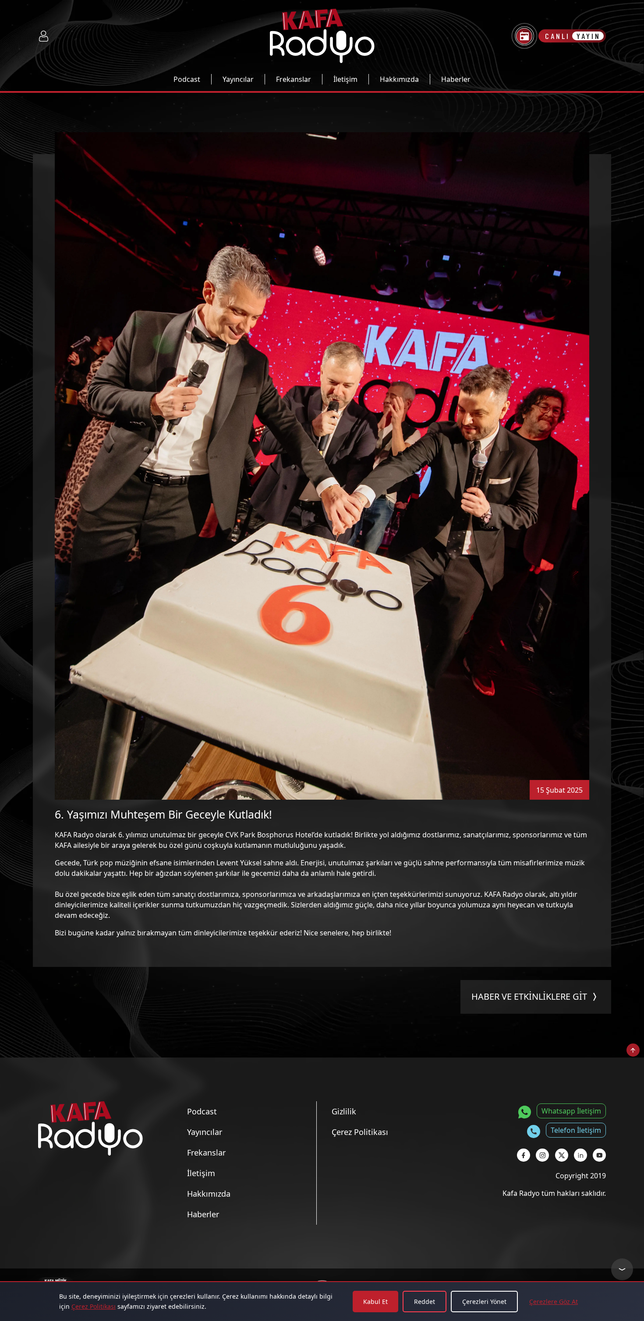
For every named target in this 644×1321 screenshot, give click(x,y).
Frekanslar (293, 79)
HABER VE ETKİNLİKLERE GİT (529, 996)
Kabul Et (375, 1301)
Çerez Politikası (93, 1306)
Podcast (186, 79)
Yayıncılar (238, 79)
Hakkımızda (399, 79)
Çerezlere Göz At (553, 1301)
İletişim (345, 79)
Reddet (424, 1301)
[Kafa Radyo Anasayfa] (322, 36)
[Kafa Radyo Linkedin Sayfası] (580, 1155)
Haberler (456, 79)
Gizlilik (344, 1111)
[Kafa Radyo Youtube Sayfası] (599, 1155)
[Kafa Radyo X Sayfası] (561, 1155)
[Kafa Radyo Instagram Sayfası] (542, 1155)
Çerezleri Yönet (484, 1301)
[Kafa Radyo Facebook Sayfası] (523, 1155)
